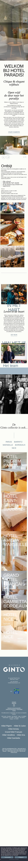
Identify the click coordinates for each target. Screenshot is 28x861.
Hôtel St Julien (20, 726)
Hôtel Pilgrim (6, 726)
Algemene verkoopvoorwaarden (14, 708)
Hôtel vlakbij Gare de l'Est (13, 751)
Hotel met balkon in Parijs (10, 749)
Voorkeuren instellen (14, 859)
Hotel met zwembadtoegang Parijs (9, 748)
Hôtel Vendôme (8, 735)
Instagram (14, 702)
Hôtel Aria (21, 735)
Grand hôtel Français (13, 732)
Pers (14, 704)
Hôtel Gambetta (13, 738)
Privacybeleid (19, 709)
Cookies (14, 710)
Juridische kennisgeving (11, 709)
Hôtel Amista (13, 729)
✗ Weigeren (21, 857)
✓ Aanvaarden (7, 857)
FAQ (14, 705)
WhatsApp (14, 703)
